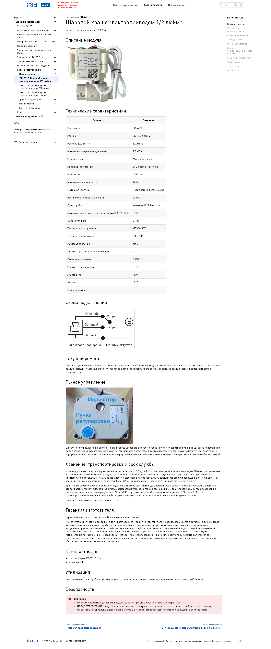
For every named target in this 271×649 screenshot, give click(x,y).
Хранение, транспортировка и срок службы (239, 51)
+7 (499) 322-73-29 (52, 640)
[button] (36, 18)
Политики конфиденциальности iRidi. (227, 641)
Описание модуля (236, 24)
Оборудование (176, 4)
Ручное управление (237, 43)
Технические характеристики (235, 29)
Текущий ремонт (235, 39)
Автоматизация (153, 4)
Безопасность (234, 70)
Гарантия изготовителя (239, 57)
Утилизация (233, 66)
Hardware (71, 17)
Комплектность (235, 62)
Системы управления (125, 4)
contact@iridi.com (76, 640)
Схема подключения (237, 35)
